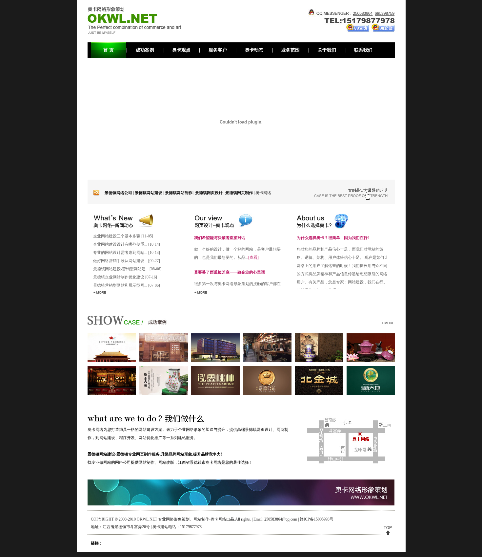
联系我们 (363, 50)
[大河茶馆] (112, 393)
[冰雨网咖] (267, 361)
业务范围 (290, 50)
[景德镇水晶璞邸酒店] (215, 361)
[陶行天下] (163, 361)
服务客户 (218, 50)
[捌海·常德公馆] (267, 393)
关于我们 (327, 50)
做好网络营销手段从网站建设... (120, 260)
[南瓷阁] (319, 361)
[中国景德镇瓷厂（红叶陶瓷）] (112, 361)
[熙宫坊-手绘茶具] (371, 361)
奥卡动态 (254, 50)
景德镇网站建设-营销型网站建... (121, 269)
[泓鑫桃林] (215, 393)
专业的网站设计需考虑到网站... (120, 252)
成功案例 (145, 50)
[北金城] (319, 393)
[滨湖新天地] (371, 393)
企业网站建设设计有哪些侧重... (120, 244)
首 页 (108, 50)
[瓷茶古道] (163, 393)
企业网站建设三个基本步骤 (116, 236)
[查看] (253, 257)
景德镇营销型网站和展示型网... (120, 285)
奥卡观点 (181, 50)
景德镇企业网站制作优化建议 (118, 277)
